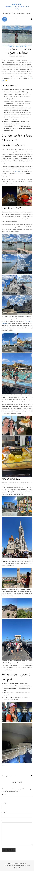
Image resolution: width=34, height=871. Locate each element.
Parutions (27, 865)
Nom (3, 795)
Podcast (11, 865)
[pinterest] (19, 868)
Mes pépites (21, 865)
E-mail (4, 803)
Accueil (6, 865)
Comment (4, 821)
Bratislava (17, 171)
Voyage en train (21, 46)
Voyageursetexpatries (10, 776)
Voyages (16, 865)
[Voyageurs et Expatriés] (17, 8)
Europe (5, 45)
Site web (4, 812)
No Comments (21, 56)
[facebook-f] (14, 868)
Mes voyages (12, 45)
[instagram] (17, 868)
